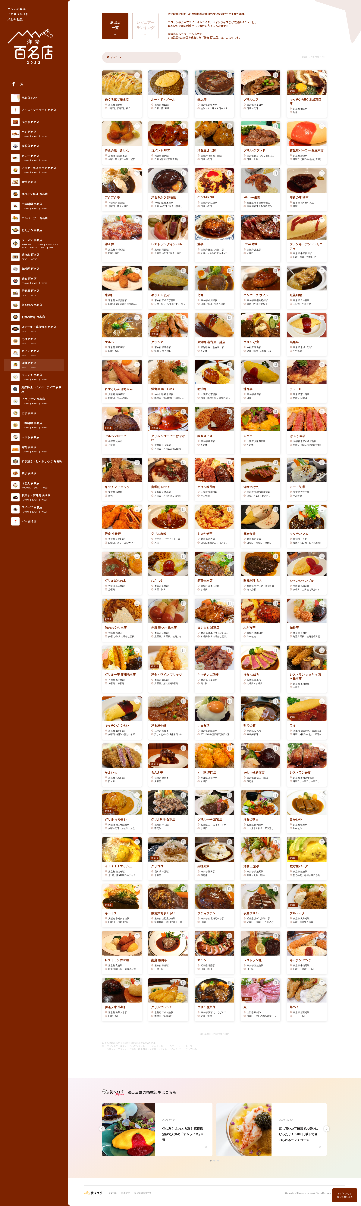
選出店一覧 (115, 25)
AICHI (24, 247)
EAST (34, 136)
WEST (44, 136)
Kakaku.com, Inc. (305, 1193)
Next (326, 1129)
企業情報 (112, 1193)
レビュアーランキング (145, 25)
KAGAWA (26, 488)
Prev (102, 1129)
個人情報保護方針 (143, 1193)
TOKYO (25, 136)
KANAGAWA (52, 244)
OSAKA (33, 247)
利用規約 (125, 1193)
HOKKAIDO (27, 244)
